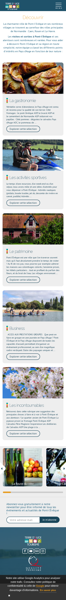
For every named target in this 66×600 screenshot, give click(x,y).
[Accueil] (12, 5)
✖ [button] (9, 595)
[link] (12, 6)
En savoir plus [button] (48, 590)
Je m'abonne (49, 519)
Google (40, 585)
